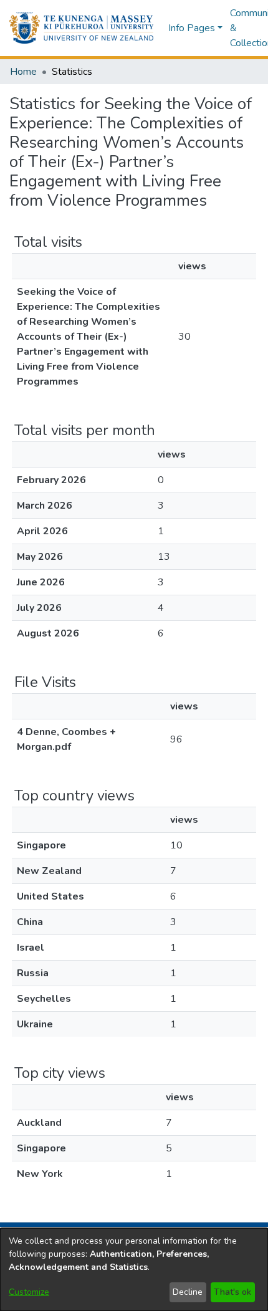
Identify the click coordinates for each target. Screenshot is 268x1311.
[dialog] (134, 1269)
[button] (81, 28)
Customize (29, 1292)
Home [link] (23, 72)
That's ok (232, 1292)
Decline (188, 1292)
